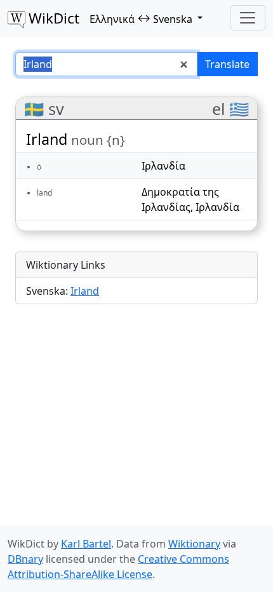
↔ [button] (141, 18)
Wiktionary (194, 544)
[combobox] (106, 64)
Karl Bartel (86, 544)
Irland (84, 291)
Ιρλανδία (163, 166)
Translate (227, 64)
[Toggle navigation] (247, 17)
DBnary (25, 559)
